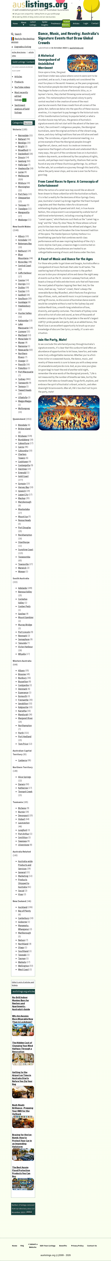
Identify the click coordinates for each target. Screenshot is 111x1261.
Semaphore (24, 639)
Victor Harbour (25, 646)
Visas (20, 894)
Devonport (23, 815)
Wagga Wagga (24, 401)
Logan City (23, 494)
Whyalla (22, 654)
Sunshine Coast (25, 549)
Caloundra (23, 450)
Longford (22, 830)
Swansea (22, 841)
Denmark (22, 689)
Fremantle (23, 700)
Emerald (22, 472)
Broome (22, 674)
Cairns (21, 447)
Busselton (23, 681)
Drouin (21, 157)
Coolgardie (23, 685)
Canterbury (23, 918)
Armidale (22, 240)
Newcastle (23, 350)
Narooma (22, 346)
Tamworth (23, 383)
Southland (23, 951)
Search (18, 34)
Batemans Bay (25, 243)
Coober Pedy (24, 606)
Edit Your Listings (48, 1245)
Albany (21, 670)
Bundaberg (23, 439)
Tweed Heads (24, 390)
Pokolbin (22, 368)
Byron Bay (23, 262)
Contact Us (92, 1245)
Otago (21, 947)
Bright (21, 146)
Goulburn (22, 298)
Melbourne (23, 175)
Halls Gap (22, 164)
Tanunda (22, 643)
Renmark (22, 635)
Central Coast (24, 265)
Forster (21, 291)
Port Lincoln (24, 632)
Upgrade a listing (22, 46)
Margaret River (25, 718)
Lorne (21, 172)
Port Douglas (24, 527)
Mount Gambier (25, 617)
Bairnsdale (23, 135)
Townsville (23, 564)
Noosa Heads (24, 520)
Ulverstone (23, 845)
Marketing (23, 876)
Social (21, 890)
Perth (21, 733)
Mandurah (23, 714)
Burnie (21, 812)
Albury (21, 236)
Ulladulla (22, 397)
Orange (21, 361)
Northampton (25, 725)
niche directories (19, 52)
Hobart (21, 819)
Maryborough (24, 502)
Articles (18, 76)
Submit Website (66, 23)
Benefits (63, 1245)
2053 (29, 1212)
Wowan (21, 571)
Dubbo (21, 287)
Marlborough (24, 933)
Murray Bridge (25, 624)
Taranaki (22, 955)
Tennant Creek (25, 791)
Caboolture (23, 443)
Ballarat (22, 139)
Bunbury (22, 678)
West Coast (23, 969)
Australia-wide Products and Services (25, 865)
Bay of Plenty (24, 911)
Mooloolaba (24, 509)
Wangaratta (23, 212)
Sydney (21, 379)
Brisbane (22, 436)
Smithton (23, 837)
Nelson (21, 940)
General (22, 872)
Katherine (23, 788)
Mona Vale (23, 339)
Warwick (22, 568)
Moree (21, 342)
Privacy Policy (77, 1245)
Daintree (22, 469)
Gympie (22, 483)
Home (14, 1245)
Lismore (22, 331)
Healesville (23, 168)
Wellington (23, 966)
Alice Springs (24, 777)
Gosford (22, 295)
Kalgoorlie (23, 707)
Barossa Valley (25, 591)
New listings (28, 123)
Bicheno (22, 808)
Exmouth (22, 696)
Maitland (22, 335)
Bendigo (22, 142)
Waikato (22, 962)
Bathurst (22, 251)
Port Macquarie (25, 372)
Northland (23, 944)
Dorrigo (22, 284)
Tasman (22, 958)
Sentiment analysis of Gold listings (22, 109)
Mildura (22, 183)
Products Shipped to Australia (23, 883)
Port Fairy (23, 194)
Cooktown (23, 461)
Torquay (22, 205)
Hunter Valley (25, 313)
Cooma (21, 280)
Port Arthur (23, 834)
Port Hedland (24, 736)
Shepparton (24, 197)
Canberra (22, 760)
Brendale (22, 425)
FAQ (22, 1245)
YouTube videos (22, 87)
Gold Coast (23, 476)
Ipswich (22, 491)
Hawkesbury (24, 306)
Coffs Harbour (25, 273)
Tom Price (23, 744)
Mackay (21, 498)
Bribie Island (24, 428)
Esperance (23, 692)
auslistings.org (77, 47)
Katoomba (23, 320)
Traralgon (22, 208)
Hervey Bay (23, 487)
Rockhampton (25, 535)
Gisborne (22, 922)
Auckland (22, 907)
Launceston (24, 823)
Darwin (21, 784)
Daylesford (23, 153)
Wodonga (22, 219)
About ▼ (23, 23)
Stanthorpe (24, 542)
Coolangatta (24, 465)
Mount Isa (23, 516)
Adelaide (22, 588)
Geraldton (23, 703)
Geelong (22, 161)
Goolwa (21, 613)
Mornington (24, 186)
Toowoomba (24, 557)
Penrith (22, 364)
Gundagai (22, 302)
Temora (22, 386)
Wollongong (24, 408)
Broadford (23, 150)
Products (19, 82)
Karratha (22, 711)
